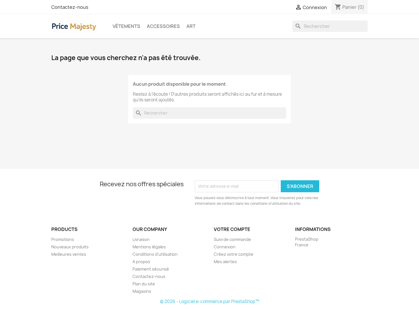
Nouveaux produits (70, 246)
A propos (141, 261)
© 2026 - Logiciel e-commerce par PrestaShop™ (209, 301)
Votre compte (232, 229)
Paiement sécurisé (151, 269)
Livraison (141, 239)
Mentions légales (149, 246)
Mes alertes (225, 261)
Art (191, 26)
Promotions (62, 239)
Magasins (142, 291)
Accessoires (163, 26)
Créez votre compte (233, 254)
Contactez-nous (69, 7)
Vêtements (126, 26)
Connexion (224, 246)
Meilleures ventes (68, 254)
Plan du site (144, 284)
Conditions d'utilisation (155, 254)
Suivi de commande (232, 239)
